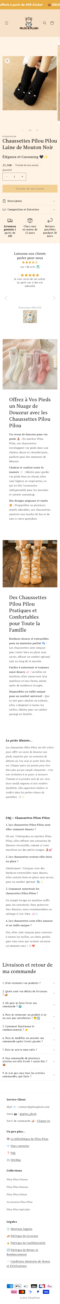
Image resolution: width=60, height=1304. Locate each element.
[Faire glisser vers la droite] (37, 130)
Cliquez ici (43, 1120)
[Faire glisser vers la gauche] (22, 130)
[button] (6, 23)
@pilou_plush (28, 1113)
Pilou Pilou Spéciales (18, 1209)
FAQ (13, 1152)
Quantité (7, 169)
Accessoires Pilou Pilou (20, 1201)
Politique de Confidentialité (28, 1242)
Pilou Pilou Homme (17, 1186)
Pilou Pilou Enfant (17, 1194)
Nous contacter (20, 1145)
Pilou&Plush (34, 1298)
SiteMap (16, 1159)
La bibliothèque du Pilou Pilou (29, 1138)
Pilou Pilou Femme (17, 1179)
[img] (30, 262)
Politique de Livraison (24, 1235)
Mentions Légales (21, 1228)
